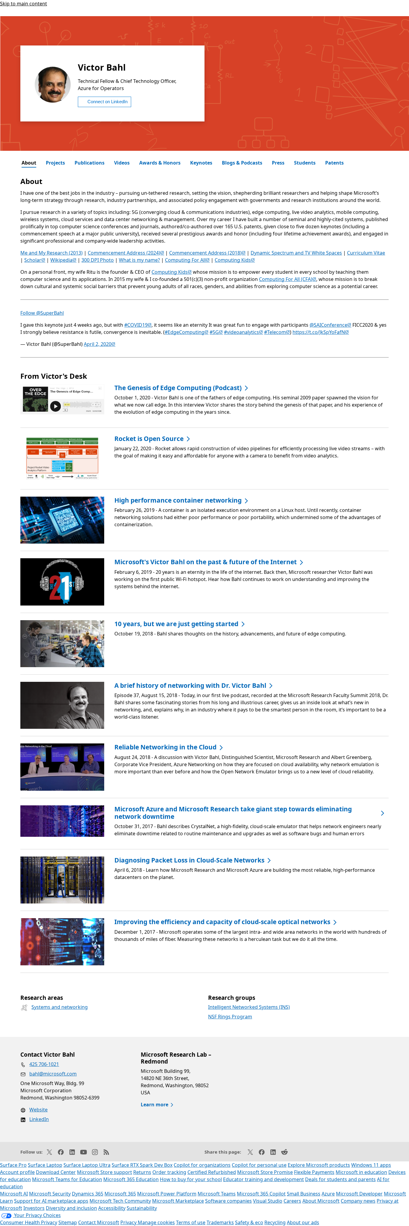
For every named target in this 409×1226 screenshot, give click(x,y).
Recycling (275, 1222)
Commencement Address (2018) (207, 253)
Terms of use (190, 1222)
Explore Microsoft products (319, 1165)
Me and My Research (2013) (51, 253)
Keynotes (201, 162)
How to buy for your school (191, 1179)
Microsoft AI (14, 1193)
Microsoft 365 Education (131, 1179)
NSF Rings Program (230, 1016)
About (29, 162)
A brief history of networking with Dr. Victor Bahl (190, 685)
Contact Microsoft (98, 1222)
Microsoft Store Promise (265, 1172)
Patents (334, 162)
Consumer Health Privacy (28, 1222)
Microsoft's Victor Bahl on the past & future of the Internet (205, 562)
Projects (55, 162)
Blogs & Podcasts (242, 162)
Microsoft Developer (359, 1193)
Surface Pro (13, 1165)
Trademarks (220, 1222)
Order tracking (169, 1172)
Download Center (56, 1172)
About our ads (303, 1222)
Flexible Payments (314, 1172)
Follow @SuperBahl (42, 313)
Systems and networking (59, 1007)
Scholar (34, 260)
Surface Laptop (45, 1165)
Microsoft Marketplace (178, 1201)
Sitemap (67, 1222)
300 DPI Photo (97, 260)
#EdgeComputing (186, 332)
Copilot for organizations (202, 1165)
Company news (358, 1201)
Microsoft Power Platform (166, 1193)
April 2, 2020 (99, 344)
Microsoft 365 (120, 1193)
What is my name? (139, 260)
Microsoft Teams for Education (67, 1179)
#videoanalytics (243, 332)
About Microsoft (321, 1201)
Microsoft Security (50, 1193)
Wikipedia (63, 260)
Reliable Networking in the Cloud (165, 747)
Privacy (129, 1222)
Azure (328, 1193)
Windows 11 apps (371, 1165)
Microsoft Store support (104, 1172)
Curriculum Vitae (366, 253)
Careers (292, 1201)
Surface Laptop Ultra (86, 1165)
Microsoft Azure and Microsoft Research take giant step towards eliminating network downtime (233, 812)
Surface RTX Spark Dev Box (142, 1165)
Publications (89, 162)
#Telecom (277, 332)
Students (305, 162)
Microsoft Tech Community (120, 1201)
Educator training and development (263, 1179)
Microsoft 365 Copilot (261, 1193)
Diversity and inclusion (71, 1208)
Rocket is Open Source (149, 438)
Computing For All (187, 260)
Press (278, 162)
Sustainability (142, 1208)
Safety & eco (249, 1222)
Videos (122, 162)
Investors (34, 1208)
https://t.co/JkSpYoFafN (321, 332)
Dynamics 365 (87, 1193)
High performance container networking (178, 500)
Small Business (303, 1193)
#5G (216, 332)
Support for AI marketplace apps (51, 1201)
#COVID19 (138, 325)
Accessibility (111, 1208)
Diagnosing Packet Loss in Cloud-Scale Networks (189, 860)
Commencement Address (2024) (126, 253)
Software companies (228, 1201)
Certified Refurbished (211, 1172)
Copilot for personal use (259, 1165)
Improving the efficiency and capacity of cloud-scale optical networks (222, 922)
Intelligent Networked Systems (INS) (249, 1007)
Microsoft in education (361, 1172)
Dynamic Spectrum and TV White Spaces (296, 253)
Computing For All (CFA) (287, 279)
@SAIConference (330, 325)
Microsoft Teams (217, 1193)
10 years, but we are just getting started (176, 624)
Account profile (17, 1172)
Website (38, 1109)
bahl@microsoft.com (53, 1073)
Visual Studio (267, 1201)
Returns (142, 1172)
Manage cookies (156, 1222)
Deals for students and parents (340, 1179)
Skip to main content (23, 3)
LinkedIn (39, 1119)
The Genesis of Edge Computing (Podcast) (178, 388)
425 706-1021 (44, 1064)
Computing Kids (235, 260)
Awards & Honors (160, 162)
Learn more (154, 1104)
